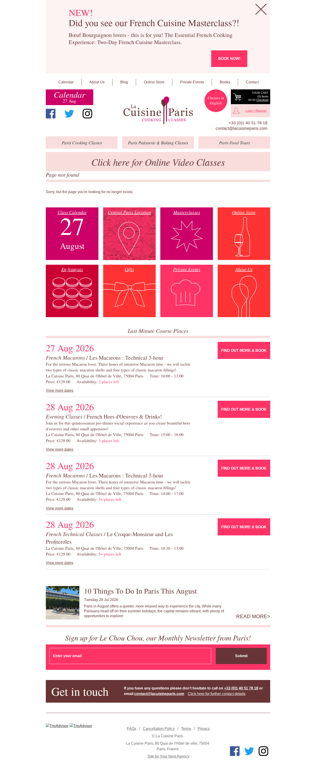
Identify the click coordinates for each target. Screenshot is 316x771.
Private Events (192, 82)
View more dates (59, 390)
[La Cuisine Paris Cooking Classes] (158, 110)
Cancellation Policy (159, 729)
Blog (124, 82)
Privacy (204, 729)
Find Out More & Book (243, 350)
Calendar (66, 82)
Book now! (229, 59)
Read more (251, 616)
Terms (186, 729)
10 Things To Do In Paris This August (140, 591)
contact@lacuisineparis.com (241, 128)
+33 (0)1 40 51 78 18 (248, 123)
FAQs (131, 729)
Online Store (154, 82)
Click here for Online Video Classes (158, 161)
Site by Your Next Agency (168, 756)
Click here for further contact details (216, 694)
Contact (252, 82)
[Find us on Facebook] (51, 113)
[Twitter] (69, 113)
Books (225, 82)
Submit (241, 656)
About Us (97, 82)
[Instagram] (87, 113)
